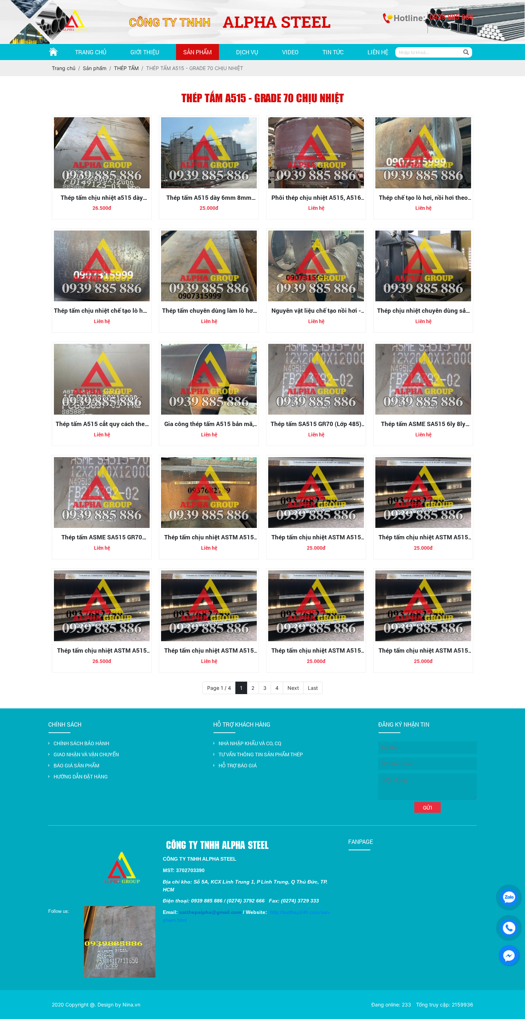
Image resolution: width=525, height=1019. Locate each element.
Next (293, 688)
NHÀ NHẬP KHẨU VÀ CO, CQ (250, 743)
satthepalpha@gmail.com (210, 912)
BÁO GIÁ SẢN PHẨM (76, 765)
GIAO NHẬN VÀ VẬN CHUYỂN (86, 754)
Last (313, 688)
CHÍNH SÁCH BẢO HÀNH (81, 743)
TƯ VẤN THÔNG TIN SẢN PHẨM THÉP (261, 754)
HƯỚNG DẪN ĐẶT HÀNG (81, 776)
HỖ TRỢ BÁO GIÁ (238, 765)
